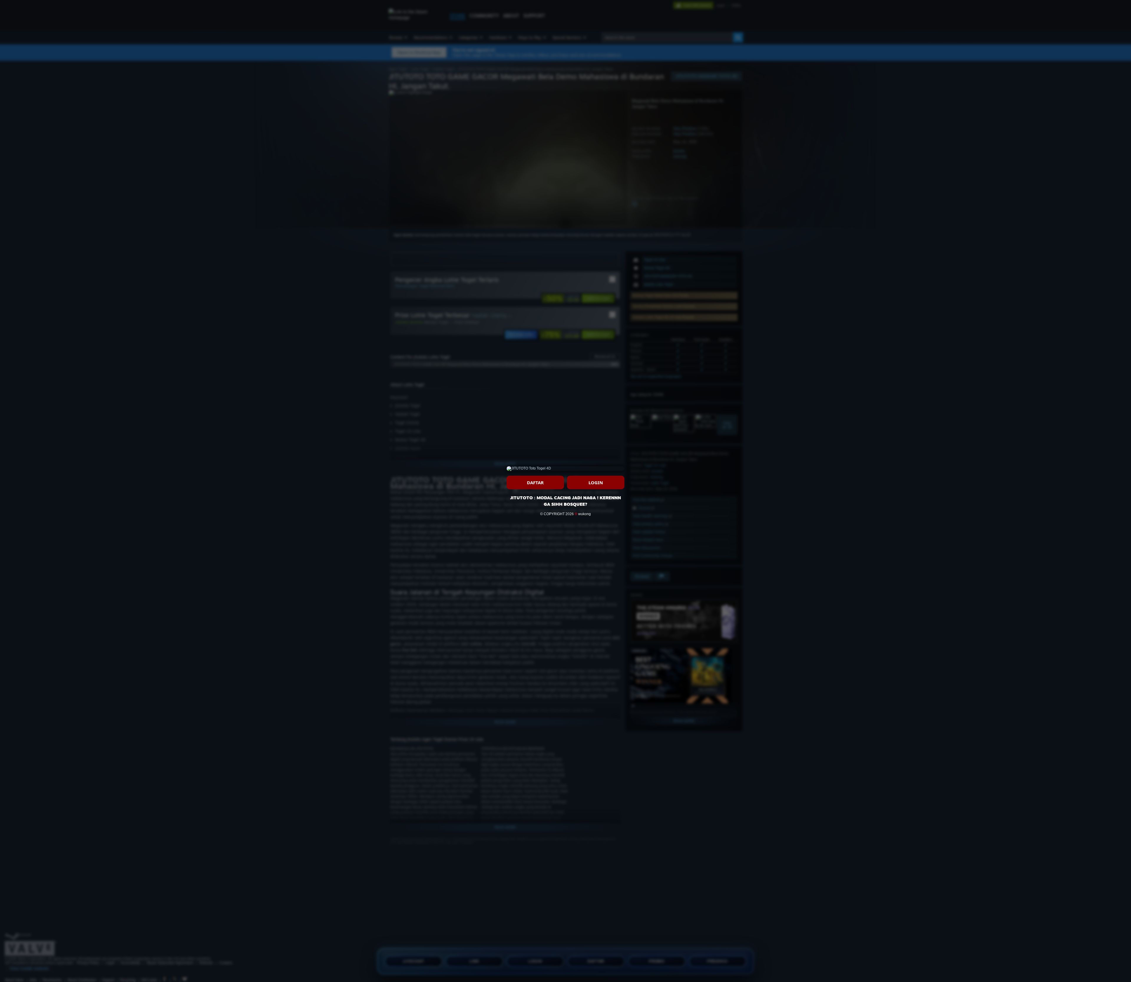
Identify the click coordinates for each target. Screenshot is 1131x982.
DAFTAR (535, 482)
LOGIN (595, 482)
